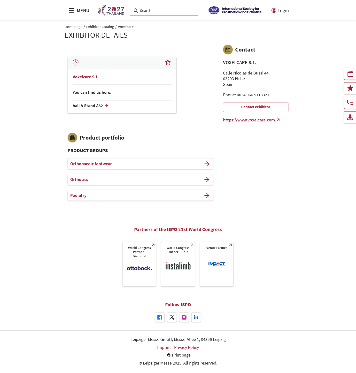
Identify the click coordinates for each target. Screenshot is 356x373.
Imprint (164, 347)
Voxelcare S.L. (129, 26)
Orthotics (79, 179)
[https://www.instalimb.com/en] (177, 264)
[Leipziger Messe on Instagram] (184, 317)
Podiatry (78, 195)
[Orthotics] (207, 179)
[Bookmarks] (350, 88)
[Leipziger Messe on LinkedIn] (196, 317)
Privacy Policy (186, 347)
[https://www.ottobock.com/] (139, 264)
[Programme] (350, 74)
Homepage (73, 26)
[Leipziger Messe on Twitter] (172, 317)
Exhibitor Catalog (100, 26)
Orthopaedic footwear (91, 163)
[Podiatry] (207, 195)
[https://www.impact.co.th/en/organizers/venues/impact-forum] (216, 264)
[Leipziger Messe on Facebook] (160, 317)
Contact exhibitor (255, 106)
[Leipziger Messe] (235, 10)
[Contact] (350, 103)
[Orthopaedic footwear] (207, 163)
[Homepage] (110, 10)
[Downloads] (350, 117)
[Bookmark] (168, 63)
